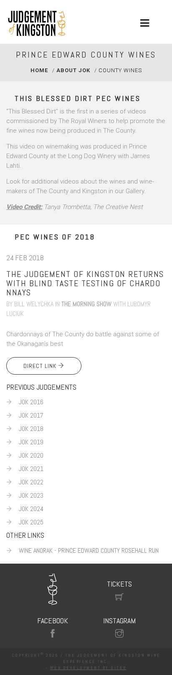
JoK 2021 (31, 468)
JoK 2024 (31, 508)
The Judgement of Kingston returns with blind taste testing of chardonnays (85, 283)
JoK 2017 (31, 415)
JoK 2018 (31, 428)
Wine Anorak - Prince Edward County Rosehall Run (89, 550)
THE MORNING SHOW (86, 304)
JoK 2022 (31, 482)
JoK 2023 (31, 495)
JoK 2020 (31, 455)
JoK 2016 (31, 402)
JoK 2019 (31, 442)
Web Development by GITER (88, 667)
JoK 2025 (31, 522)
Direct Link (40, 366)
